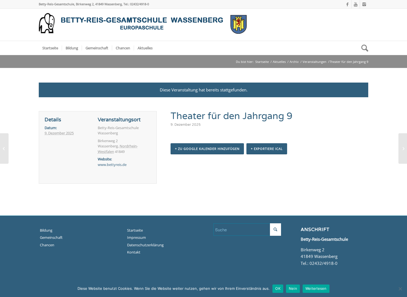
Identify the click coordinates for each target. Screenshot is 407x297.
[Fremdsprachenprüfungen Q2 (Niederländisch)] (4, 148)
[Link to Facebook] (347, 4)
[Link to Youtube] (356, 4)
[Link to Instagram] (364, 4)
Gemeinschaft (51, 237)
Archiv (294, 62)
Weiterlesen (316, 288)
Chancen (47, 244)
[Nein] (400, 288)
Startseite (262, 62)
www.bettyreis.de (112, 164)
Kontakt (133, 252)
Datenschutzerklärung (145, 244)
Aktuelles (279, 62)
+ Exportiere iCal (267, 149)
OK (277, 288)
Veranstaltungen (314, 62)
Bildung (46, 230)
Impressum (136, 237)
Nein (293, 288)
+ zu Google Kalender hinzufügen (207, 149)
